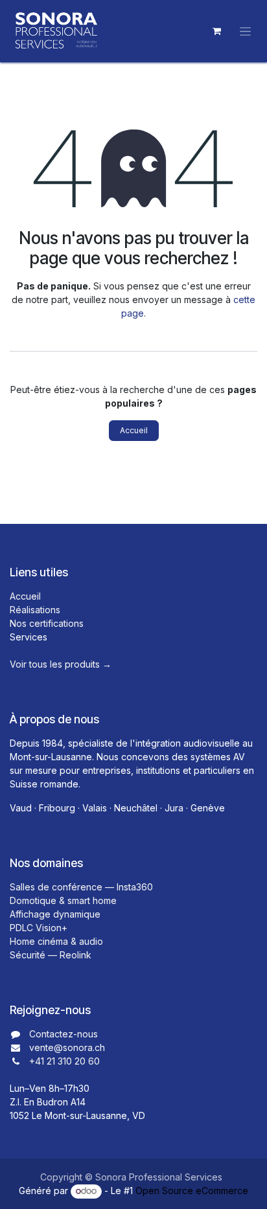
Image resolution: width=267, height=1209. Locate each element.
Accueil (134, 430)
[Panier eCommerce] (216, 31)
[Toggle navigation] (245, 31)
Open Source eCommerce (191, 1190)
